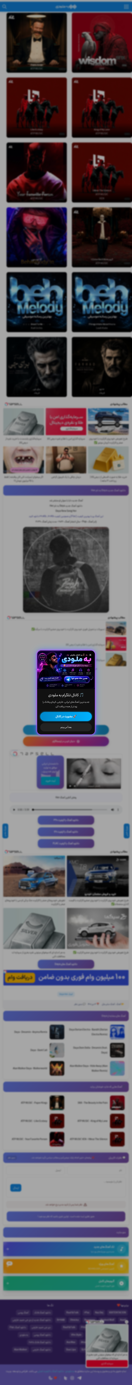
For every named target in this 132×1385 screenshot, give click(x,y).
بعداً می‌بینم (66, 727)
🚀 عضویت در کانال (66, 716)
